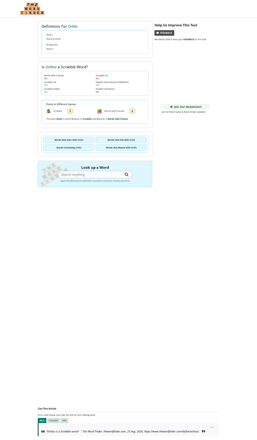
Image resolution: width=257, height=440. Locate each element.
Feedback (165, 32)
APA (64, 420)
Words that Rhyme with (121, 147)
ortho (58, 38)
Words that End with (121, 139)
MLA (42, 420)
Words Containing (69, 147)
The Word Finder (32, 8)
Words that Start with (68, 139)
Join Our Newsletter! (187, 107)
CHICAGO (53, 420)
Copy (211, 427)
